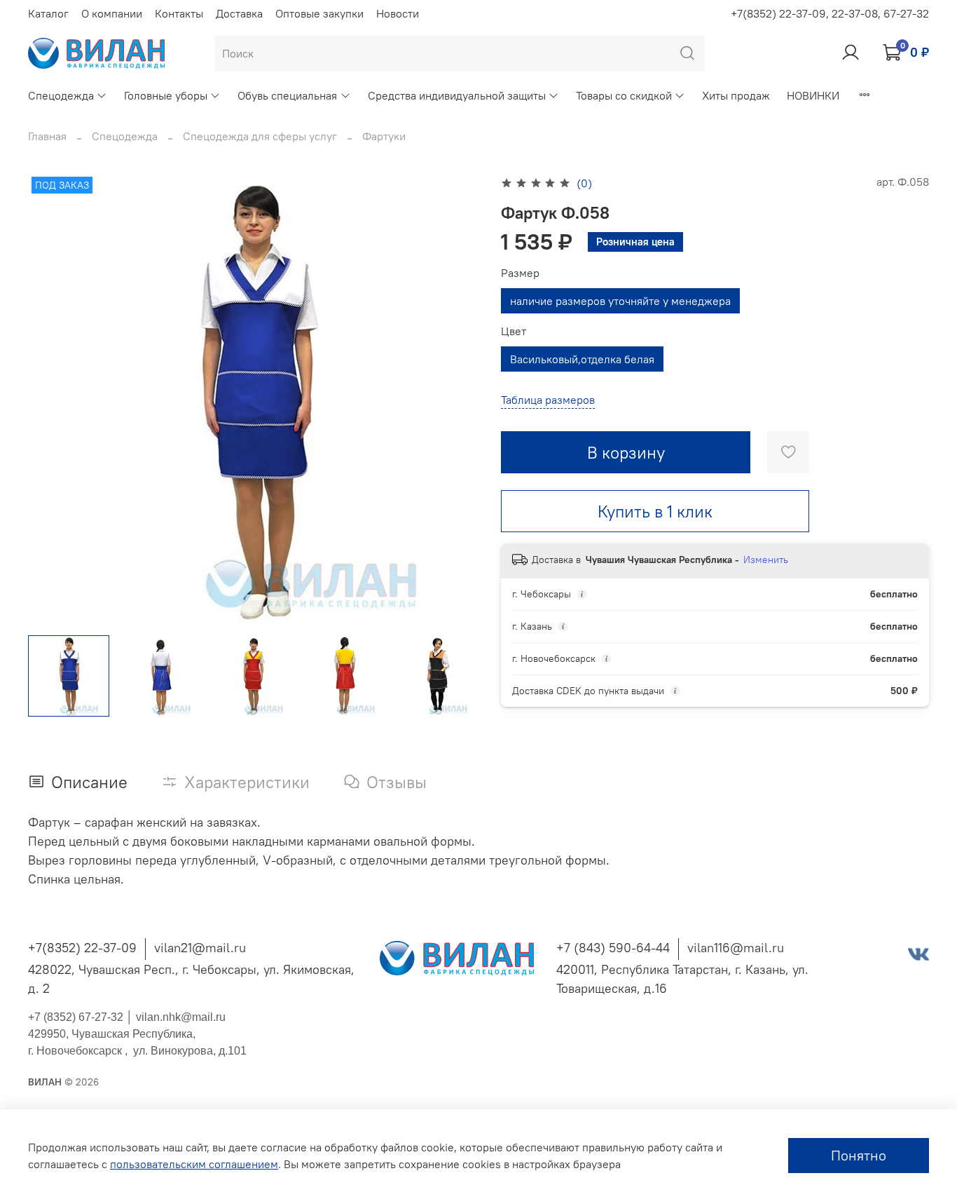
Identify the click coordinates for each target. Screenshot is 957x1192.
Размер (520, 273)
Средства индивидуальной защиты (457, 95)
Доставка (239, 13)
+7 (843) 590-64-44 (613, 948)
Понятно (858, 1155)
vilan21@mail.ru (200, 948)
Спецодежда (61, 95)
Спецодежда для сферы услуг (260, 136)
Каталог (48, 13)
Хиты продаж (736, 95)
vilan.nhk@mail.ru (181, 1017)
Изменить (765, 559)
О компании (111, 13)
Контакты (179, 13)
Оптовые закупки (319, 13)
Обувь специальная (287, 95)
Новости (397, 13)
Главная (47, 136)
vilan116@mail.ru (735, 948)
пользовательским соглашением (194, 1164)
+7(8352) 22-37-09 (82, 948)
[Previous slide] (50, 398)
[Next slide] (456, 398)
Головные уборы (165, 95)
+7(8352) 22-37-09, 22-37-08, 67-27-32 (830, 13)
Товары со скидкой (624, 95)
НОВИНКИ (813, 95)
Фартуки (384, 136)
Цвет (513, 331)
